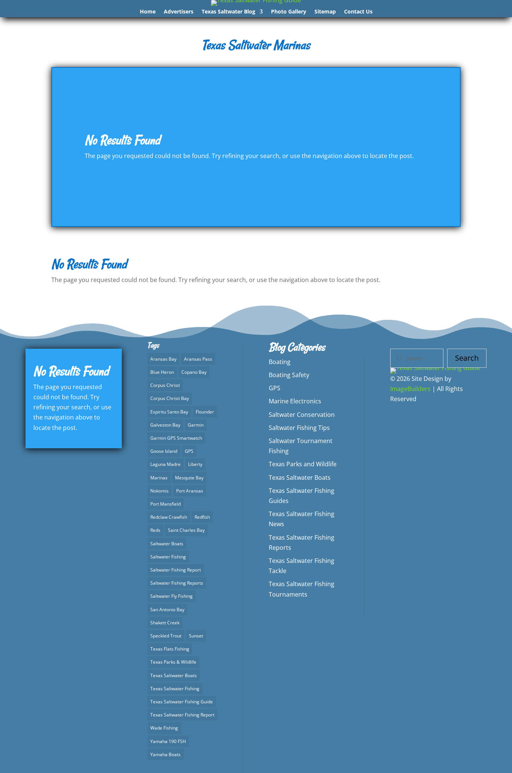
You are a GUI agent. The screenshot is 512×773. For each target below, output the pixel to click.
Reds (155, 530)
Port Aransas (189, 491)
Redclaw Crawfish (168, 517)
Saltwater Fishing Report (175, 570)
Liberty (195, 464)
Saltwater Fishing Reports (176, 583)
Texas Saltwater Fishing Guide (181, 701)
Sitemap (325, 12)
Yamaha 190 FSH (168, 741)
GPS (189, 451)
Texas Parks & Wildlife (173, 662)
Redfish (202, 517)
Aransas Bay (163, 359)
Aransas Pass (198, 359)
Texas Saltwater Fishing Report (182, 715)
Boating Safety (289, 375)
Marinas (159, 478)
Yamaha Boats (165, 754)
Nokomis (159, 491)
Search (467, 358)
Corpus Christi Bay (169, 398)
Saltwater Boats (166, 543)
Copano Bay (194, 372)
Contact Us (358, 12)
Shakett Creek (165, 622)
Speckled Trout (165, 636)
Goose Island (163, 451)
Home (148, 12)
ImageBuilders (410, 389)
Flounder (205, 412)
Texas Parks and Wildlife (303, 464)
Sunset (196, 636)
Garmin (196, 425)
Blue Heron (162, 372)
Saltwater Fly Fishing (171, 596)
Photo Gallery (288, 12)
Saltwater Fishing (168, 557)
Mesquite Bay (189, 478)
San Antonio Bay (167, 609)
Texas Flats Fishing (169, 649)
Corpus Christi (165, 385)
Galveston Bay (165, 425)
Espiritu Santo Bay (169, 412)
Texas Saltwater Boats (173, 675)
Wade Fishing (164, 728)
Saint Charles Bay (186, 530)
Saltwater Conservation (302, 414)
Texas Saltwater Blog (228, 12)
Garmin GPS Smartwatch (176, 438)
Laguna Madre (165, 464)
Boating (279, 362)
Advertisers (178, 12)
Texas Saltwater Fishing (174, 688)
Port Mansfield (165, 504)
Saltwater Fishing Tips (299, 428)
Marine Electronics (295, 401)
